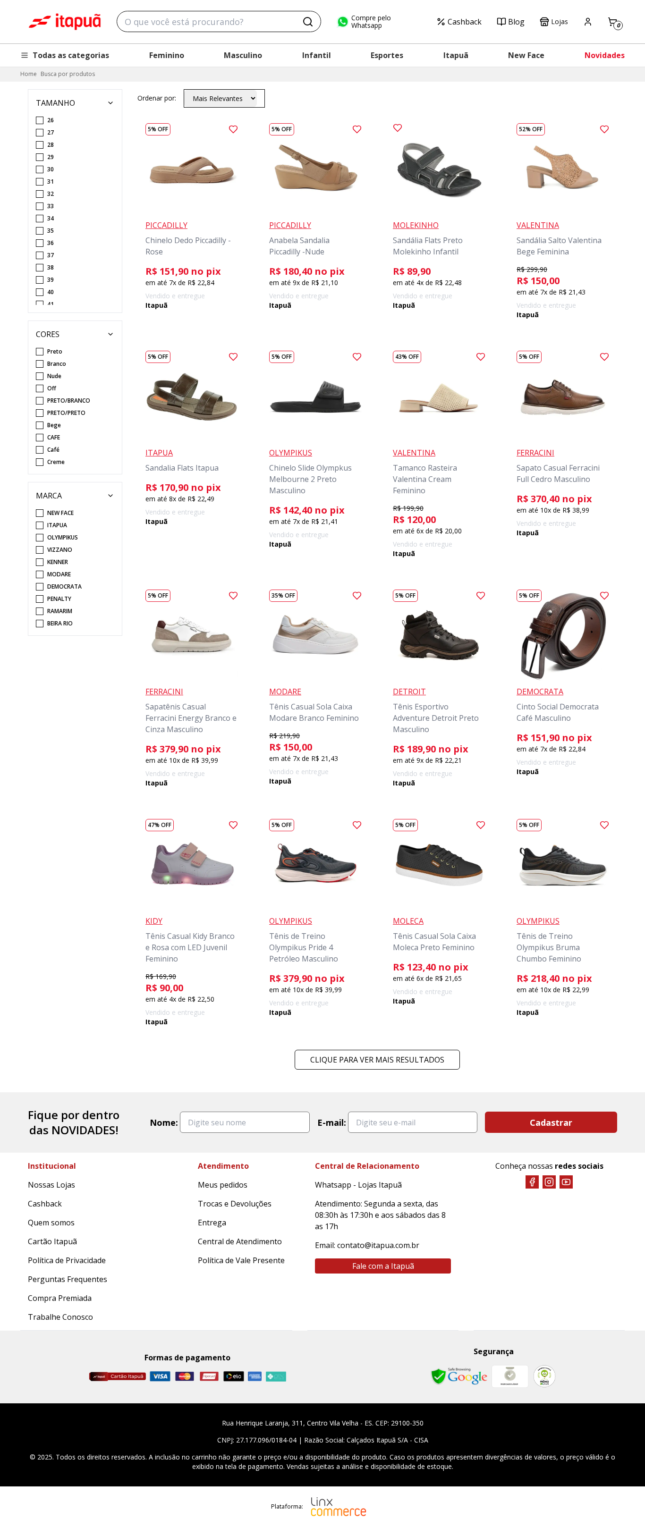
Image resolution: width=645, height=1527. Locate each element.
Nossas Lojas (51, 1185)
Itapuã (455, 55)
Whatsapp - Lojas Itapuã (358, 1185)
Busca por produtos (68, 74)
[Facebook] (532, 1182)
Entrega (212, 1222)
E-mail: (331, 1122)
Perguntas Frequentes (67, 1279)
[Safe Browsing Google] (459, 1376)
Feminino (166, 55)
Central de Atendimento (240, 1241)
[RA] (544, 1376)
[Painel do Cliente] (588, 21)
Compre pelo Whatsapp (371, 21)
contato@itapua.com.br (378, 1245)
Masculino (243, 55)
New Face (526, 55)
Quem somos (51, 1222)
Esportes (387, 55)
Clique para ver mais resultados (377, 1060)
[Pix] (275, 1376)
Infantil (316, 55)
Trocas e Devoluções (235, 1203)
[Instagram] (549, 1182)
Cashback (465, 22)
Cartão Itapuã (52, 1241)
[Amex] (255, 1376)
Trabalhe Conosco (60, 1317)
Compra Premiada (60, 1298)
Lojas (559, 21)
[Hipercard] (209, 1376)
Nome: (164, 1122)
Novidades (605, 55)
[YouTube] (566, 1182)
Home (28, 74)
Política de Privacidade (67, 1260)
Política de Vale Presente (241, 1260)
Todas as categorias (71, 55)
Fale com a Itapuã (383, 1266)
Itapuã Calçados (65, 22)
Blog (516, 22)
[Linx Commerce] (338, 1506)
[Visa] (160, 1376)
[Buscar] (308, 21)
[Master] (184, 1376)
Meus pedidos (222, 1185)
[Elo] (233, 1376)
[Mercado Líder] (510, 1376)
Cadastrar (551, 1122)
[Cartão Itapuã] (117, 1376)
